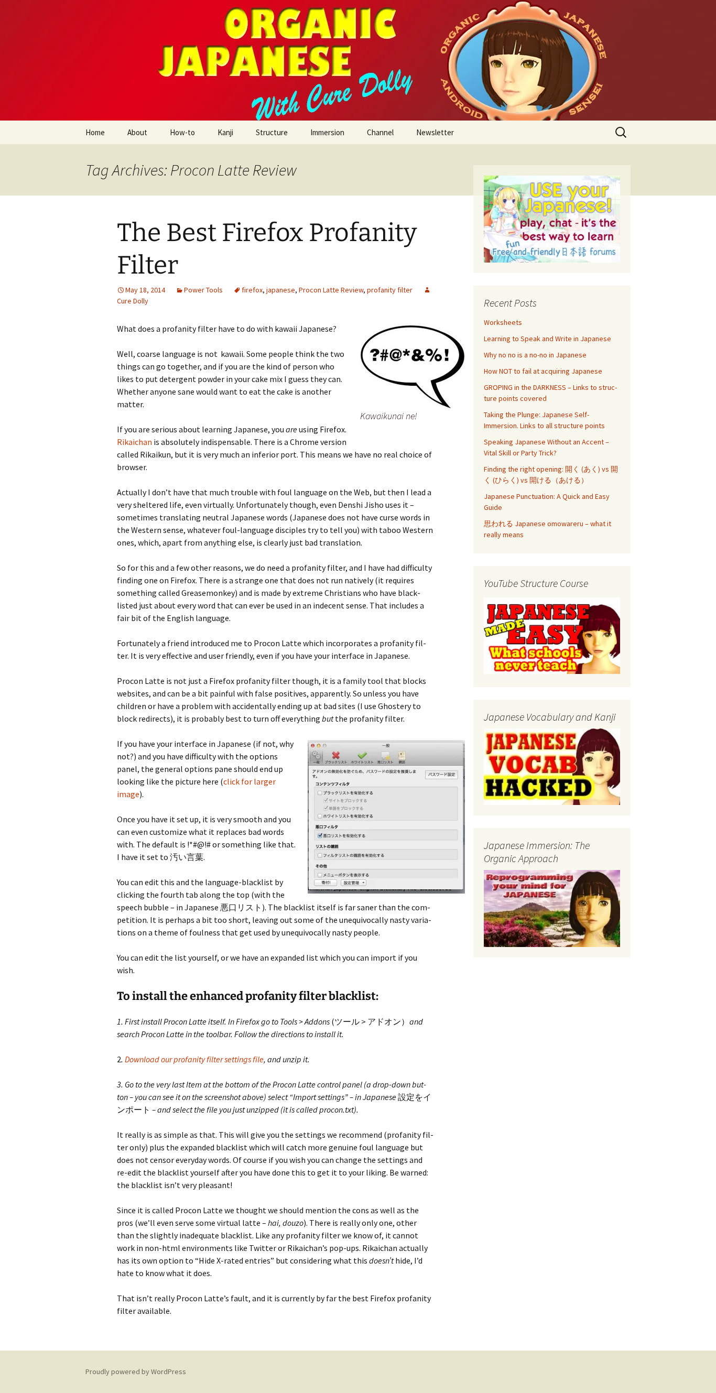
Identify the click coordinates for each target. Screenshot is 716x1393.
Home (95, 132)
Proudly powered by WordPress (135, 1371)
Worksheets (503, 322)
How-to (182, 132)
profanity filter (390, 290)
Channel (380, 132)
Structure (272, 132)
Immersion (327, 132)
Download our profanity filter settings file (194, 1059)
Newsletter (435, 132)
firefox (252, 290)
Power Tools (203, 290)
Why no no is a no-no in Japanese (535, 355)
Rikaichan (134, 442)
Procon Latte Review (331, 290)
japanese (280, 290)
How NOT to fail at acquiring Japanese (543, 371)
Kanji (225, 132)
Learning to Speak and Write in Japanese (547, 338)
